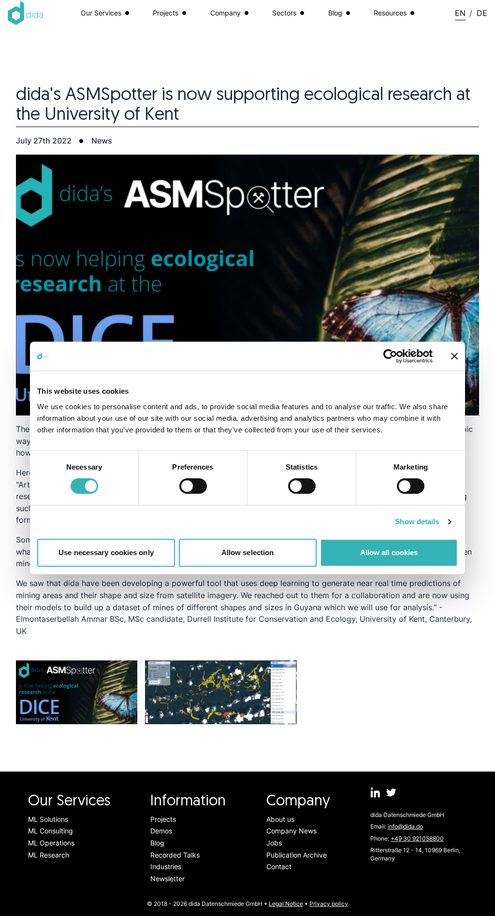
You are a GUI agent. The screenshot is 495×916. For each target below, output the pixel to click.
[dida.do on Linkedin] (375, 792)
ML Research (48, 855)
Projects (163, 819)
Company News (291, 831)
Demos (161, 831)
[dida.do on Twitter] (391, 792)
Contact (278, 866)
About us (280, 819)
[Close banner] (454, 356)
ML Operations (51, 843)
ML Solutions (48, 819)
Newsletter (167, 878)
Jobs (274, 843)
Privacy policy (328, 903)
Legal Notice (286, 903)
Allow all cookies (389, 552)
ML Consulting (50, 831)
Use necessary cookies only (106, 552)
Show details (417, 521)
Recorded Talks (175, 855)
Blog (157, 843)
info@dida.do (405, 826)
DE (482, 13)
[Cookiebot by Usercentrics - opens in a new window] (390, 356)
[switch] (193, 486)
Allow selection (247, 552)
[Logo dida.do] (26, 13)
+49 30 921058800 (417, 838)
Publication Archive (296, 855)
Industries (165, 866)
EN (460, 13)
